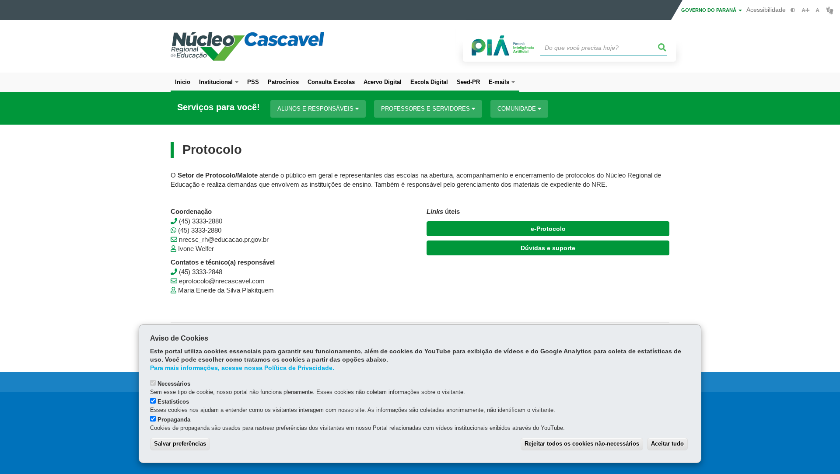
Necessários (174, 383)
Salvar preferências (180, 443)
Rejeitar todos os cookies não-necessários (582, 443)
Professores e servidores (426, 108)
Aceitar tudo (667, 443)
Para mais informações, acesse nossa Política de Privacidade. (242, 368)
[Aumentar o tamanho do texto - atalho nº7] (805, 10)
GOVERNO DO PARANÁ (709, 10)
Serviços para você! (218, 107)
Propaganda (174, 419)
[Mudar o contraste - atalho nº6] (793, 10)
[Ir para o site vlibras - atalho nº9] (830, 10)
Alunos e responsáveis (316, 108)
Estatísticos (173, 401)
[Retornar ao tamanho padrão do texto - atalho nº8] (817, 10)
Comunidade (517, 108)
